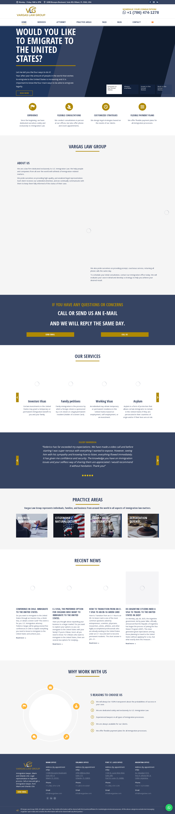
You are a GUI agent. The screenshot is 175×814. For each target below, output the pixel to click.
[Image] (37, 384)
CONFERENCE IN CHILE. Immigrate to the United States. (32, 610)
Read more (20, 638)
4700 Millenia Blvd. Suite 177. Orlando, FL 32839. (83, 775)
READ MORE (24, 93)
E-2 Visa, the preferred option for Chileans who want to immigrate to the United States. (68, 613)
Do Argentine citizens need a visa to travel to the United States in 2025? (141, 612)
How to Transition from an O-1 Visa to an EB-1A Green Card (105, 610)
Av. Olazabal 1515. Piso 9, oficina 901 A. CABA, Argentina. (143, 775)
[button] (17, 397)
